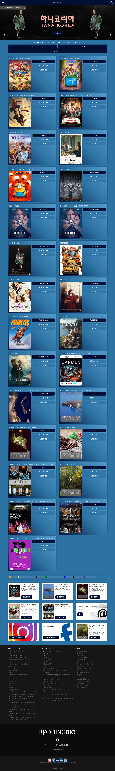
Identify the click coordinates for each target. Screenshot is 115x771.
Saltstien (11, 677)
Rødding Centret (82, 688)
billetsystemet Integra (59, 763)
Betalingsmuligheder (83, 685)
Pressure (11, 683)
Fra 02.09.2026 (43, 209)
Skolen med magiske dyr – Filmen (19, 660)
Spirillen (11, 679)
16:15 (95, 99)
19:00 (44, 135)
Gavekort (59, 42)
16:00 (44, 99)
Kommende (50, 42)
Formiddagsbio (81, 677)
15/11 (43, 468)
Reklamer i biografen (83, 672)
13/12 (43, 505)
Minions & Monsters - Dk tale (17, 681)
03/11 (94, 431)
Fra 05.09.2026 (43, 172)
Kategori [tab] (82, 46)
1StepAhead (73, 763)
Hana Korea (12, 668)
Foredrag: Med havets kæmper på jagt (21, 696)
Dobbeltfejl (46, 666)
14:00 (44, 62)
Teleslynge (80, 655)
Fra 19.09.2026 (43, 320)
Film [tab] (32, 46)
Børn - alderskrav (82, 666)
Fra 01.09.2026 (94, 172)
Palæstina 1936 (47, 664)
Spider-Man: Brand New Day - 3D (19, 655)
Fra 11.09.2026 (94, 283)
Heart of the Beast (48, 668)
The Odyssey (13, 670)
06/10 (94, 394)
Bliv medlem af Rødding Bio (85, 662)
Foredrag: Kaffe (13, 700)
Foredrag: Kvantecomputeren (18, 698)
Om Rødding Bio (82, 651)
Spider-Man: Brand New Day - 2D (19, 657)
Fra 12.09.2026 (43, 283)
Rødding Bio (57, 2)
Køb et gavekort (82, 683)
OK (80, 614)
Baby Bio (79, 675)
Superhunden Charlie (15, 690)
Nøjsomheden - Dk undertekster (18, 664)
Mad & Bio (80, 653)
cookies (68, 758)
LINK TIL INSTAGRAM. (18, 637)
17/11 (94, 468)
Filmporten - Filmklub (83, 681)
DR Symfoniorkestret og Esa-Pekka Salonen (22, 694)
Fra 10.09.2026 (43, 357)
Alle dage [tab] (57, 50)
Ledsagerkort (81, 660)
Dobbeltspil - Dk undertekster (18, 675)
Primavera (12, 685)
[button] (4, 34)
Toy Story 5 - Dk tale (15, 653)
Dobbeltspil (12, 672)
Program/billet (38, 42)
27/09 (94, 357)
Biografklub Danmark (83, 679)
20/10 (43, 431)
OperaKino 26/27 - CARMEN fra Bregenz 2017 (23, 692)
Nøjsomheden (13, 662)
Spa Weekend (13, 688)
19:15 (95, 135)
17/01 (94, 505)
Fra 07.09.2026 (94, 209)
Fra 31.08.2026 (43, 246)
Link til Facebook (51, 637)
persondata (62, 758)
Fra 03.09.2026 (94, 320)
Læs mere (43, 70)
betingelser (54, 758)
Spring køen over (82, 670)
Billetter (26, 597)
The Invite (12, 666)
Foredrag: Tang (13, 707)
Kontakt (67, 42)
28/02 (43, 541)
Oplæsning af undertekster (85, 664)
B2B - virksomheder (83, 657)
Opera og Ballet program (84, 668)
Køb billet (57, 33)
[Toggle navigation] (111, 2)
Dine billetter (77, 42)
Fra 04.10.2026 (43, 394)
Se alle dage (43, 66)
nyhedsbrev (47, 758)
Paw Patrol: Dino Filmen (16, 651)
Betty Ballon (46, 672)
